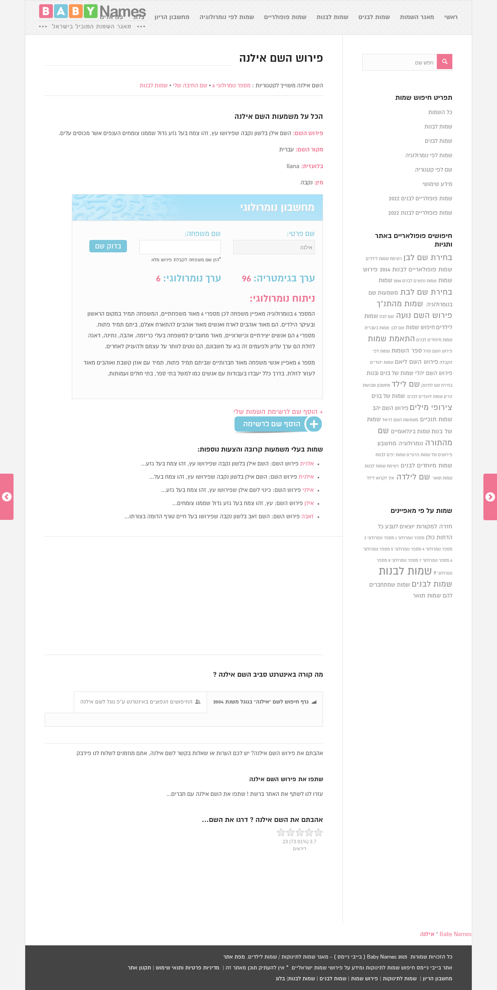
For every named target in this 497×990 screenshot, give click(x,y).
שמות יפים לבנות (390, 455)
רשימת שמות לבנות (382, 466)
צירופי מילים (431, 407)
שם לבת (386, 317)
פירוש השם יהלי (433, 373)
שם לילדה (413, 477)
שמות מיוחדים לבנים (434, 340)
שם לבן (397, 328)
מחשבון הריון (437, 978)
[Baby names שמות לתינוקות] (92, 17)
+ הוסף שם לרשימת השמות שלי (278, 412)
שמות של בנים (388, 396)
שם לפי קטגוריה (433, 169)
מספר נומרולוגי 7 (434, 561)
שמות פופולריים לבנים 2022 (420, 198)
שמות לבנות (154, 85)
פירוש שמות (364, 978)
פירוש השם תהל (437, 351)
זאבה (307, 516)
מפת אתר (234, 957)
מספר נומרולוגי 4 (437, 549)
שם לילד (405, 384)
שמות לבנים (438, 141)
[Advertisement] (184, 596)
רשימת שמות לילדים (384, 259)
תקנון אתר (139, 968)
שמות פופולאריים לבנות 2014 (416, 269)
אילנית (306, 476)
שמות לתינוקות (400, 978)
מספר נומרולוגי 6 (231, 85)
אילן (309, 503)
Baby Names (456, 934)
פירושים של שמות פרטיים (429, 455)
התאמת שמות (391, 338)
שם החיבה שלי (190, 85)
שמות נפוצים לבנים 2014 (415, 281)
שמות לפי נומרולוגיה (428, 155)
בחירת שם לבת (426, 292)
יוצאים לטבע (400, 526)
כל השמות (440, 112)
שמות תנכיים (436, 419)
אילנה (244, 117)
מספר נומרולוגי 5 (406, 549)
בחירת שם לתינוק (436, 385)
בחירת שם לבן (427, 257)
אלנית (307, 463)
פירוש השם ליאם (416, 362)
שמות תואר (442, 478)
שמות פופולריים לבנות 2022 (420, 212)
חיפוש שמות (420, 327)
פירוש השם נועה (424, 315)
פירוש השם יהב (390, 408)
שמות (386, 280)
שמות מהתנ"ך (400, 303)
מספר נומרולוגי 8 (403, 561)
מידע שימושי (437, 184)
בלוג (280, 978)
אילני (308, 490)
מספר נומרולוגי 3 (379, 538)
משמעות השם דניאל (400, 420)
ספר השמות (406, 350)
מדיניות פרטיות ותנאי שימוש (187, 968)
